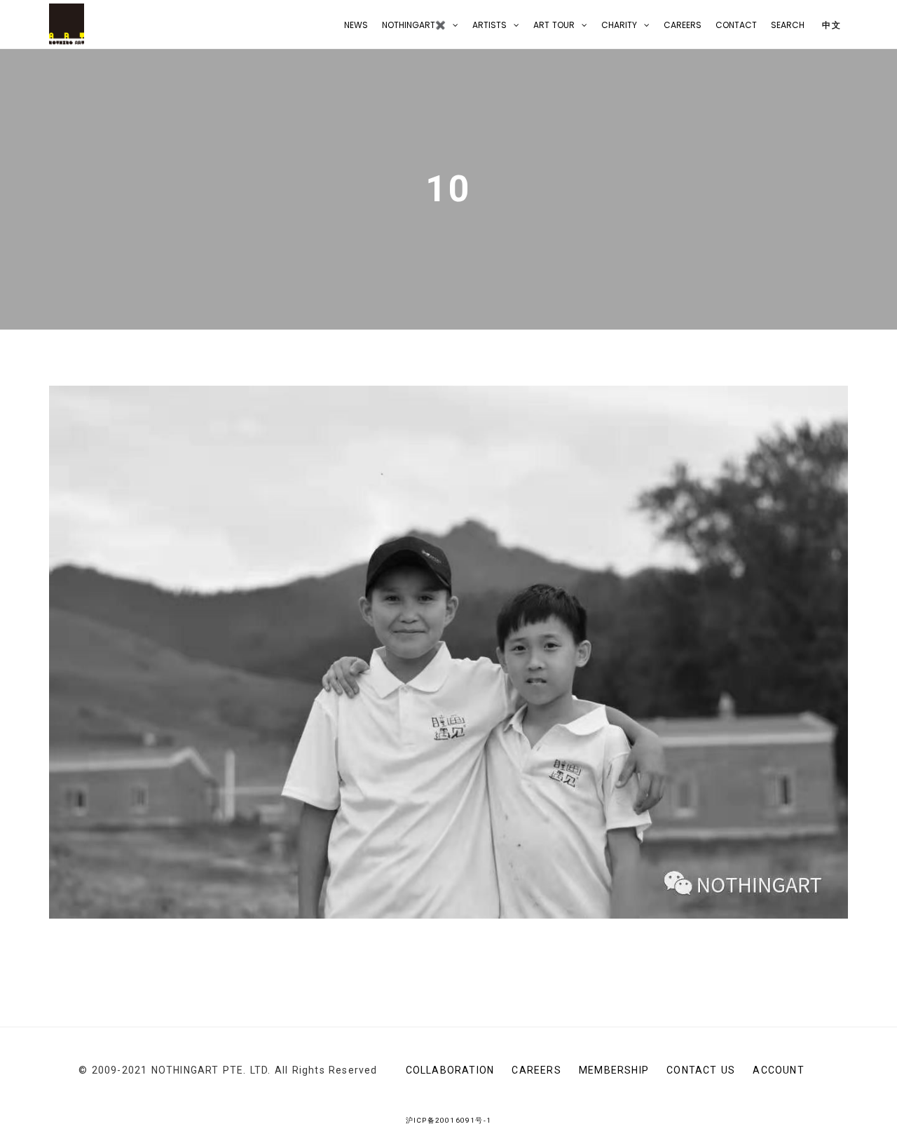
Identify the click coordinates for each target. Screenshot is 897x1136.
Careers (682, 25)
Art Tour (554, 25)
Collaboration (450, 1070)
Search (787, 25)
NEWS (356, 25)
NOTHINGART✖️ (414, 25)
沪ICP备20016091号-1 (448, 1120)
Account (778, 1070)
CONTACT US (700, 1070)
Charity (619, 25)
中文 (830, 25)
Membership (614, 1070)
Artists (489, 25)
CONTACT (736, 25)
